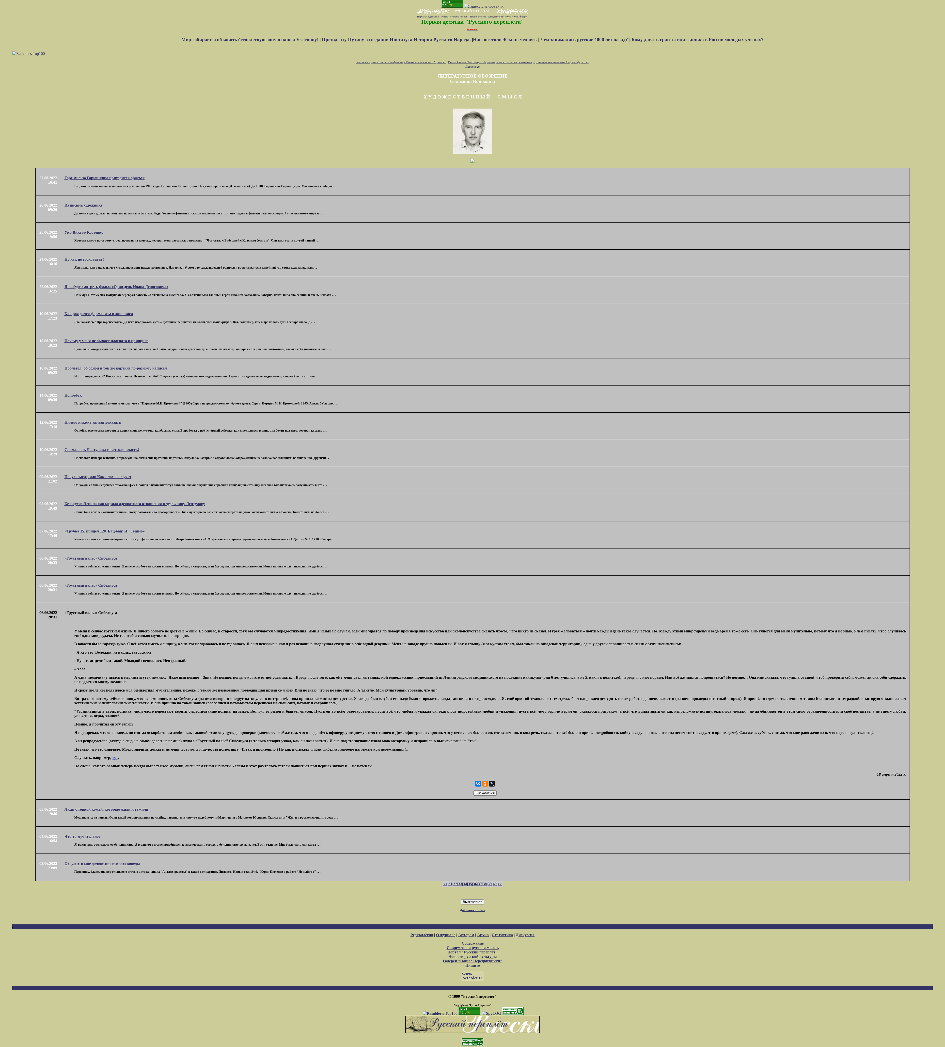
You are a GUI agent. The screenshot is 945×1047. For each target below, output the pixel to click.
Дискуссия (472, 66)
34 (465, 884)
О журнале (445, 935)
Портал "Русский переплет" (472, 952)
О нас (444, 16)
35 (470, 884)
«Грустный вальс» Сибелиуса (90, 558)
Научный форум (520, 16)
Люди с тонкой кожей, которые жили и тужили (106, 809)
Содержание (432, 16)
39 (490, 884)
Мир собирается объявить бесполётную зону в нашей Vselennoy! (250, 39)
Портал (421, 16)
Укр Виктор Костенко (83, 232)
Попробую (73, 395)
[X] (492, 784)
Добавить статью (472, 910)
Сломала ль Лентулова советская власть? (102, 450)
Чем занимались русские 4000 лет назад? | (585, 39)
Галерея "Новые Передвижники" (472, 961)
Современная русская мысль (473, 948)
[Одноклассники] (485, 784)
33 (460, 884)
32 (455, 884)
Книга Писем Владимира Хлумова (471, 62)
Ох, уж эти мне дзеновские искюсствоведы (102, 863)
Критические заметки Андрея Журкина (561, 62)
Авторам (453, 16)
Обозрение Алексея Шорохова (425, 62)
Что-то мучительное (82, 836)
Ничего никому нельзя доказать (92, 422)
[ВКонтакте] (478, 784)
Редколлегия (421, 935)
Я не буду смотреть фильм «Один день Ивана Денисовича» (116, 287)
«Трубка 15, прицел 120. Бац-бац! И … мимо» (104, 531)
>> (500, 884)
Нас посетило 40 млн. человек (505, 39)
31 (450, 884)
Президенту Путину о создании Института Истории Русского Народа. (397, 39)
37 (480, 884)
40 (495, 884)
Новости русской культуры (472, 956)
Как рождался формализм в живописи (98, 314)
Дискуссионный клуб (499, 16)
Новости (463, 16)
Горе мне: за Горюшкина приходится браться (104, 178)
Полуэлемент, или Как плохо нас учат (97, 477)
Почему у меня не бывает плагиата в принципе (106, 341)
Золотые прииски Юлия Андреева (379, 62)
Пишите (472, 965)
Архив (483, 935)
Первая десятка (478, 16)
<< (445, 884)
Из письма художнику (83, 205)
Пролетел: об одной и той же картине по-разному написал (115, 368)
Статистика (502, 935)
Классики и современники (514, 62)
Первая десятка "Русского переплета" (472, 21)
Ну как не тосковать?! (84, 259)
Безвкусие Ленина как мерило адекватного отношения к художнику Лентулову (134, 504)
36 (475, 884)
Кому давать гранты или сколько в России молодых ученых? (697, 39)
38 (485, 884)
